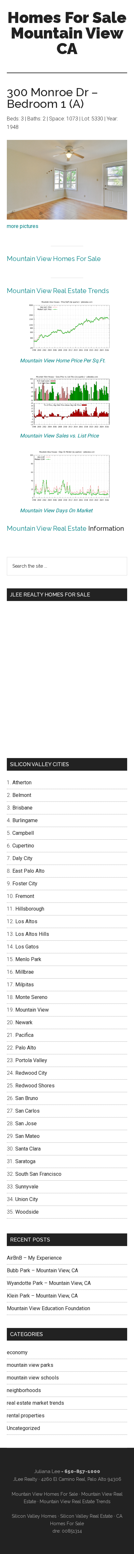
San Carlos (27, 1111)
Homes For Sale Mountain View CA (67, 33)
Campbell (23, 833)
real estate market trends (35, 1403)
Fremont (24, 896)
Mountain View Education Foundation (48, 1308)
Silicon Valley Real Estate (86, 1516)
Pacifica (24, 1035)
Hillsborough (29, 909)
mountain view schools (33, 1378)
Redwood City (31, 1073)
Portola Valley (31, 1060)
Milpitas (24, 984)
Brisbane (22, 808)
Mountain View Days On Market (56, 510)
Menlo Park (28, 959)
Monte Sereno (31, 997)
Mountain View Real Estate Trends (58, 291)
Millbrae (24, 972)
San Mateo (27, 1136)
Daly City (22, 858)
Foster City (24, 883)
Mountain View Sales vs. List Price (59, 436)
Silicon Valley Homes (34, 1516)
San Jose (26, 1123)
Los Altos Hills (32, 934)
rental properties (26, 1415)
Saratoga (25, 1161)
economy (17, 1352)
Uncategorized (23, 1428)
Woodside (27, 1212)
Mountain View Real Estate (47, 528)
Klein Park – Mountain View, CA (42, 1296)
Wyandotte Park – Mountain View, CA (49, 1283)
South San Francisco (38, 1174)
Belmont (21, 795)
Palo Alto (25, 1048)
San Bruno (26, 1098)
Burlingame (25, 820)
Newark (24, 1022)
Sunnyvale (26, 1187)
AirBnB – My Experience (34, 1258)
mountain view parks (30, 1365)
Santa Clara (28, 1149)
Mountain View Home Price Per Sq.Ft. (62, 360)
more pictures (22, 226)
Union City (26, 1199)
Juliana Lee (47, 1471)
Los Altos (26, 921)
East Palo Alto (28, 871)
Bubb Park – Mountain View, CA (42, 1270)
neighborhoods (24, 1390)
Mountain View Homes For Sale (54, 259)
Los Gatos (27, 947)
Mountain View (32, 1010)
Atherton (22, 782)
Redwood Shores (35, 1086)
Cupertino (23, 846)
